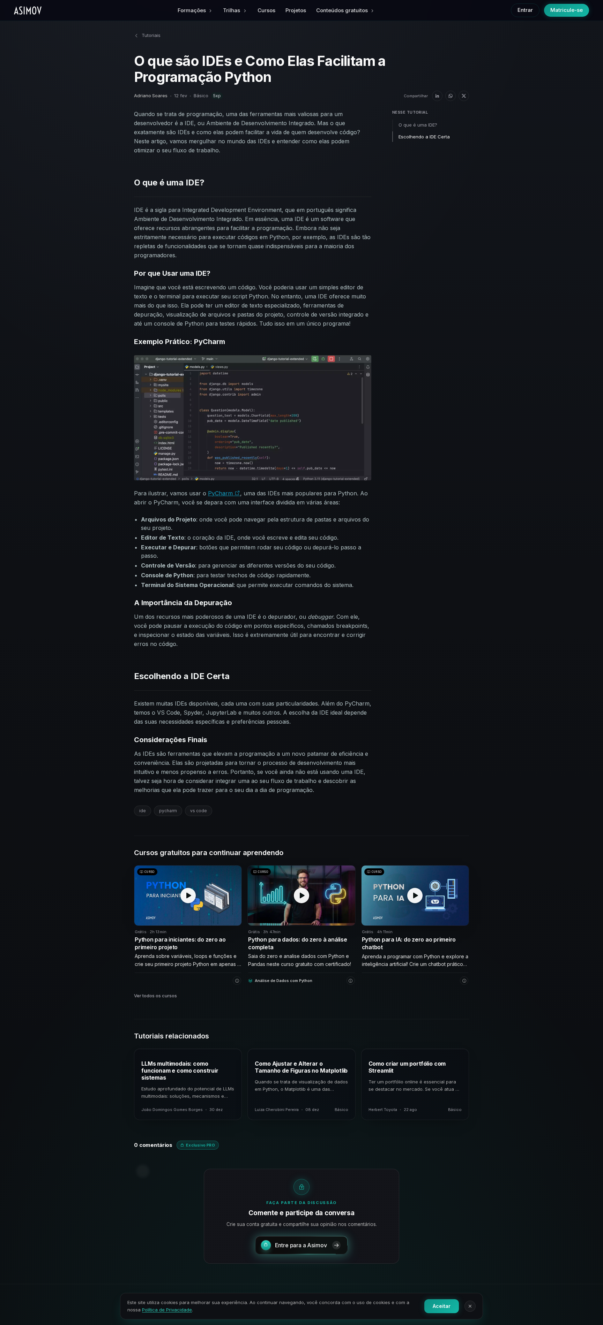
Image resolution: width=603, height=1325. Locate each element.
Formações (192, 10)
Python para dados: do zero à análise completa (297, 943)
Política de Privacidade (167, 1309)
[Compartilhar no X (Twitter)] (464, 96)
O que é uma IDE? (418, 125)
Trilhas (231, 10)
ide (142, 810)
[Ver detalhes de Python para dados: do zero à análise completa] (351, 980)
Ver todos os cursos (155, 995)
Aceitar (442, 1306)
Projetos (295, 10)
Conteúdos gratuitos (342, 10)
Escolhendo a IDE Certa (424, 136)
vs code (198, 810)
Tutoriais (151, 35)
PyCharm (221, 493)
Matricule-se (566, 10)
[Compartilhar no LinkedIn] (437, 96)
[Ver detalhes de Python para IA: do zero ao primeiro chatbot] (464, 980)
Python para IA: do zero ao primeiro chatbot (409, 943)
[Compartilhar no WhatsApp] (450, 96)
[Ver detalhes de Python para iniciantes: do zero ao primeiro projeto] (237, 980)
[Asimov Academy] (28, 10)
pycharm (168, 810)
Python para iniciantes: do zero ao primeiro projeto (180, 943)
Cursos (266, 10)
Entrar (525, 10)
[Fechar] (470, 1306)
